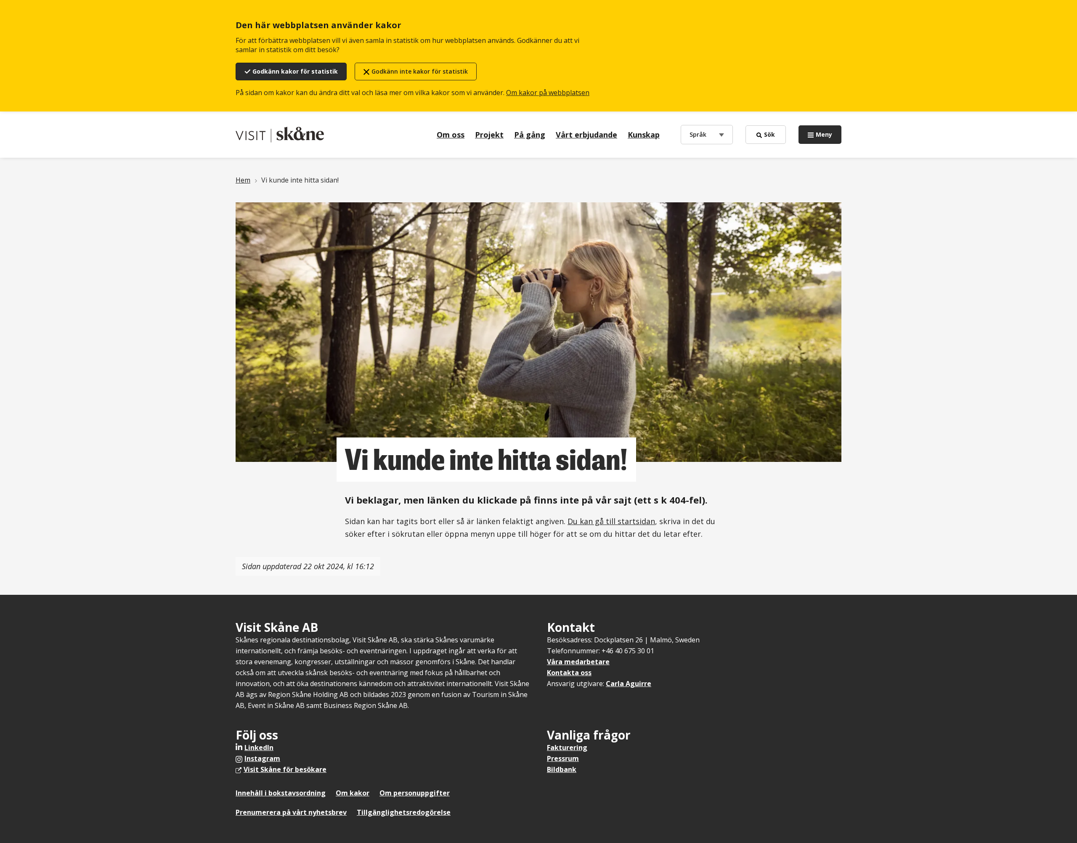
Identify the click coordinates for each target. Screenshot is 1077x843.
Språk (700, 134)
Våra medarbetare (578, 661)
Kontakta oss (569, 672)
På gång (529, 134)
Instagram (262, 758)
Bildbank (561, 769)
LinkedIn (258, 747)
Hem (243, 180)
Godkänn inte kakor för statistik (419, 71)
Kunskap (644, 134)
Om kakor (352, 793)
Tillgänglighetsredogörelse (404, 812)
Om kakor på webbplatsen (547, 92)
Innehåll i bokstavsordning (281, 793)
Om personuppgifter (414, 793)
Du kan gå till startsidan (611, 521)
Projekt (489, 134)
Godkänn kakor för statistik (295, 71)
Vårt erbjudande (586, 134)
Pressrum (563, 758)
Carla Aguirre (628, 683)
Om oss (450, 134)
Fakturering (567, 747)
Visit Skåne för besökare (285, 769)
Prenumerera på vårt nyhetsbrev (291, 812)
